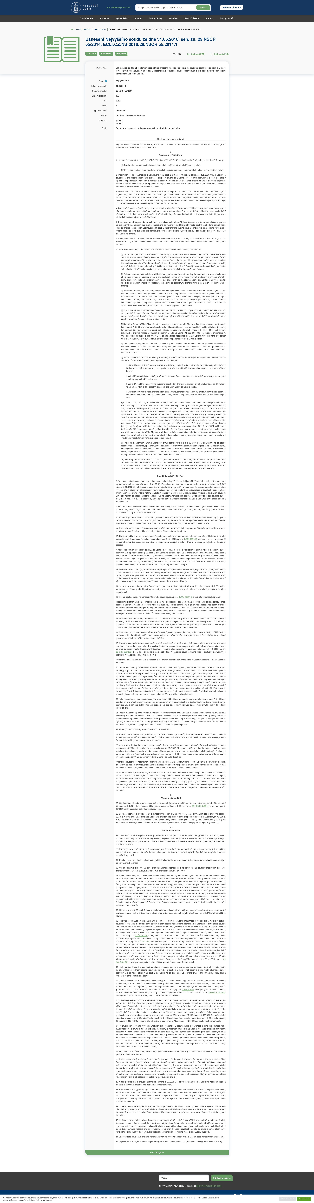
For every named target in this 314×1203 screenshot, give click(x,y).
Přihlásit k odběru (222, 1177)
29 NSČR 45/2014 (200, 805)
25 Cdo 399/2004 (124, 651)
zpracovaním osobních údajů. (209, 1185)
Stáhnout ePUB (221, 54)
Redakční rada (191, 18)
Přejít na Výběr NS (232, 7)
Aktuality (104, 18)
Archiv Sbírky (155, 18)
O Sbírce (173, 18)
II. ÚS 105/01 (188, 989)
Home (72, 29)
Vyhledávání (122, 18)
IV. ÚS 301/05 (141, 935)
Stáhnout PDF (197, 54)
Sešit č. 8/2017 (100, 29)
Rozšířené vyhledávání (119, 7)
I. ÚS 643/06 (144, 941)
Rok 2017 (87, 29)
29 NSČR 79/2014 (217, 992)
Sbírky (78, 29)
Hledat (203, 7)
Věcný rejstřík (227, 18)
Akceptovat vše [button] (303, 1199)
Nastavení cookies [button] (287, 1199)
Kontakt (209, 18)
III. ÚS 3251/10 (190, 539)
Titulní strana (86, 18)
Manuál (138, 18)
